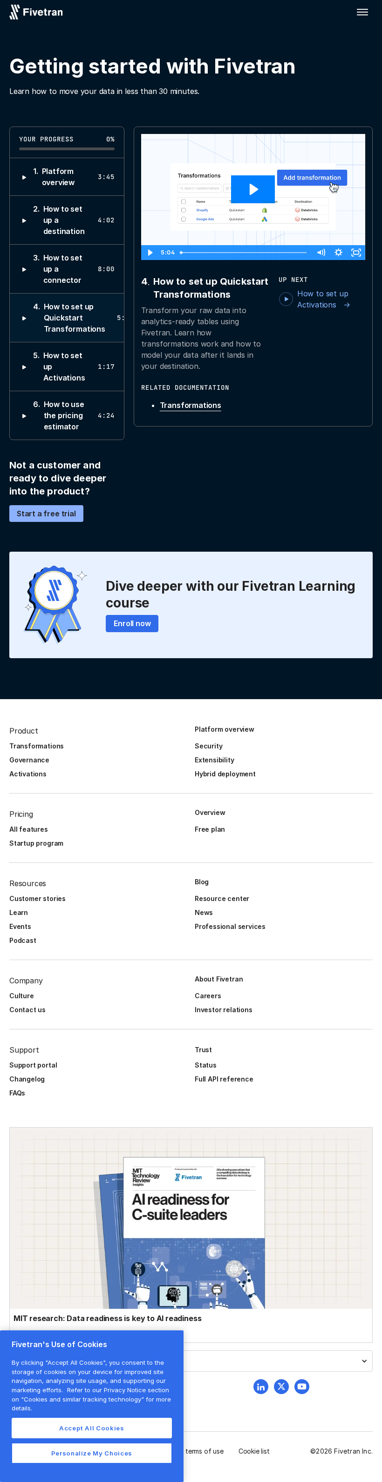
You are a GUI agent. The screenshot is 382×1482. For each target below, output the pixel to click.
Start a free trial (46, 513)
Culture (21, 996)
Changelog (27, 1079)
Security (208, 746)
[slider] (244, 252)
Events (20, 926)
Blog (202, 882)
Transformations (190, 405)
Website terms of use (191, 1451)
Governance (29, 760)
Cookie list (254, 1451)
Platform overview (224, 729)
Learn (18, 912)
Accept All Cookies (91, 1428)
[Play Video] (150, 252)
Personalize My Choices (91, 1453)
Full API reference (224, 1079)
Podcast (22, 940)
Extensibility (214, 760)
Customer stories (37, 898)
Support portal (33, 1065)
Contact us (27, 1010)
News (204, 912)
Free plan (210, 829)
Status (206, 1065)
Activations (28, 774)
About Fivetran (219, 979)
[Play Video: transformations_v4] (253, 189)
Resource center (222, 898)
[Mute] (321, 252)
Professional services (230, 926)
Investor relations (223, 1010)
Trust (203, 1050)
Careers (208, 996)
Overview (210, 812)
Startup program (36, 843)
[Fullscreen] (356, 252)
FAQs (17, 1093)
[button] (362, 12)
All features (28, 829)
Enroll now (132, 623)
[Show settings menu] (339, 252)
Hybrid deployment (225, 774)
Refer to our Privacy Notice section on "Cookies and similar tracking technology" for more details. (91, 1399)
